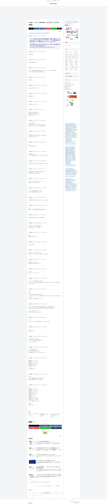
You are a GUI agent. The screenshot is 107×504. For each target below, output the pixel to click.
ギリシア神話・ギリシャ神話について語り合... (70, 184)
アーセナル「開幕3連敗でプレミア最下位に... (70, 172)
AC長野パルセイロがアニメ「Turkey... (69, 187)
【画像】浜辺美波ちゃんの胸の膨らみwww (70, 126)
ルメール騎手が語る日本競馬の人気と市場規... (70, 129)
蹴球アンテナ (67, 86)
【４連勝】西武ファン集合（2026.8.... (69, 150)
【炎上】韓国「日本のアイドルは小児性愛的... (70, 127)
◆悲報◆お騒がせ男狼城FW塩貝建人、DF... (70, 152)
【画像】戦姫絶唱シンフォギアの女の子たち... (70, 179)
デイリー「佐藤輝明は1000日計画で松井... (70, 170)
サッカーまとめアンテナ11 (69, 83)
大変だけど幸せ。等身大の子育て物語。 (69, 123)
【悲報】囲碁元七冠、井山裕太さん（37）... (70, 149)
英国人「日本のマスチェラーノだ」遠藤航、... (70, 134)
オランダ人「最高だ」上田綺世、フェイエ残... (70, 130)
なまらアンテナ (67, 82)
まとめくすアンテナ (68, 89)
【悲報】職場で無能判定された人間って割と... (70, 141)
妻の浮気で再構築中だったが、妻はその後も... (70, 186)
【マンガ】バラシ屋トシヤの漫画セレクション (70, 146)
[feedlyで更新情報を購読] (44, 433)
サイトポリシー (77, 501)
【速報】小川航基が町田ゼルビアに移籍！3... (70, 154)
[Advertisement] (53, 13)
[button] (59, 29)
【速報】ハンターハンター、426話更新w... (70, 147)
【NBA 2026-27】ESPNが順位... (69, 131)
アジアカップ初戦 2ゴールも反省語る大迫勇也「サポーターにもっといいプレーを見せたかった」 (55, 414)
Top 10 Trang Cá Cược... (68, 138)
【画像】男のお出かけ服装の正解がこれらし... (70, 183)
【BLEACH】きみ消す (67, 182)
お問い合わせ (72, 501)
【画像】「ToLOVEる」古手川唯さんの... (70, 180)
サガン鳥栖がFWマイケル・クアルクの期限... (70, 133)
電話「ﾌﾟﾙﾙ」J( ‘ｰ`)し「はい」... (68, 142)
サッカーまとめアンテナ (69, 85)
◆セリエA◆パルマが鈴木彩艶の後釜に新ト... (70, 153)
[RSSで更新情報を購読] (46, 433)
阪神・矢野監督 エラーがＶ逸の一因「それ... (70, 171)
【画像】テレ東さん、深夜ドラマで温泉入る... (70, 125)
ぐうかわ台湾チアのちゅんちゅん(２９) (69, 174)
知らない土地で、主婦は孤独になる (69, 168)
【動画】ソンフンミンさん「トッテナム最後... (70, 159)
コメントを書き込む (45, 492)
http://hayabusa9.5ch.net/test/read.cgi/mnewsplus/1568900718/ (39, 33)
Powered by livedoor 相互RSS (70, 143)
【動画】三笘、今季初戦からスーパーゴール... (70, 137)
